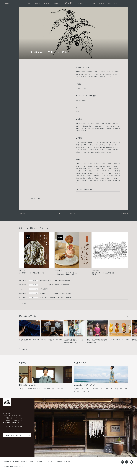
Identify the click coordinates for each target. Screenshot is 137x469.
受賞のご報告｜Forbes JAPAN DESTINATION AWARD (56, 297)
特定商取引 (30, 461)
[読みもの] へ (73, 213)
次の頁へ (123, 213)
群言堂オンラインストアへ (13, 435)
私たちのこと (82, 3)
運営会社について (8, 461)
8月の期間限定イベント (46, 289)
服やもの (46, 3)
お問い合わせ (60, 461)
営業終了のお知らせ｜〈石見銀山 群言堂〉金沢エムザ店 (55, 280)
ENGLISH (68, 461)
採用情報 (23, 461)
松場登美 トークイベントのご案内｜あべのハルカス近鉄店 (56, 293)
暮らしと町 (92, 3)
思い (29, 3)
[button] (127, 316)
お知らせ (17, 461)
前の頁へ (22, 213)
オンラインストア (112, 3)
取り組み (37, 3)
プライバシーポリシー (49, 461)
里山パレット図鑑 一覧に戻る (84, 189)
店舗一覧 (101, 3)
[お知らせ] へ (26, 303)
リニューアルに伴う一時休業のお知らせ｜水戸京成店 (54, 285)
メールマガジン (38, 461)
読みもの (56, 3)
